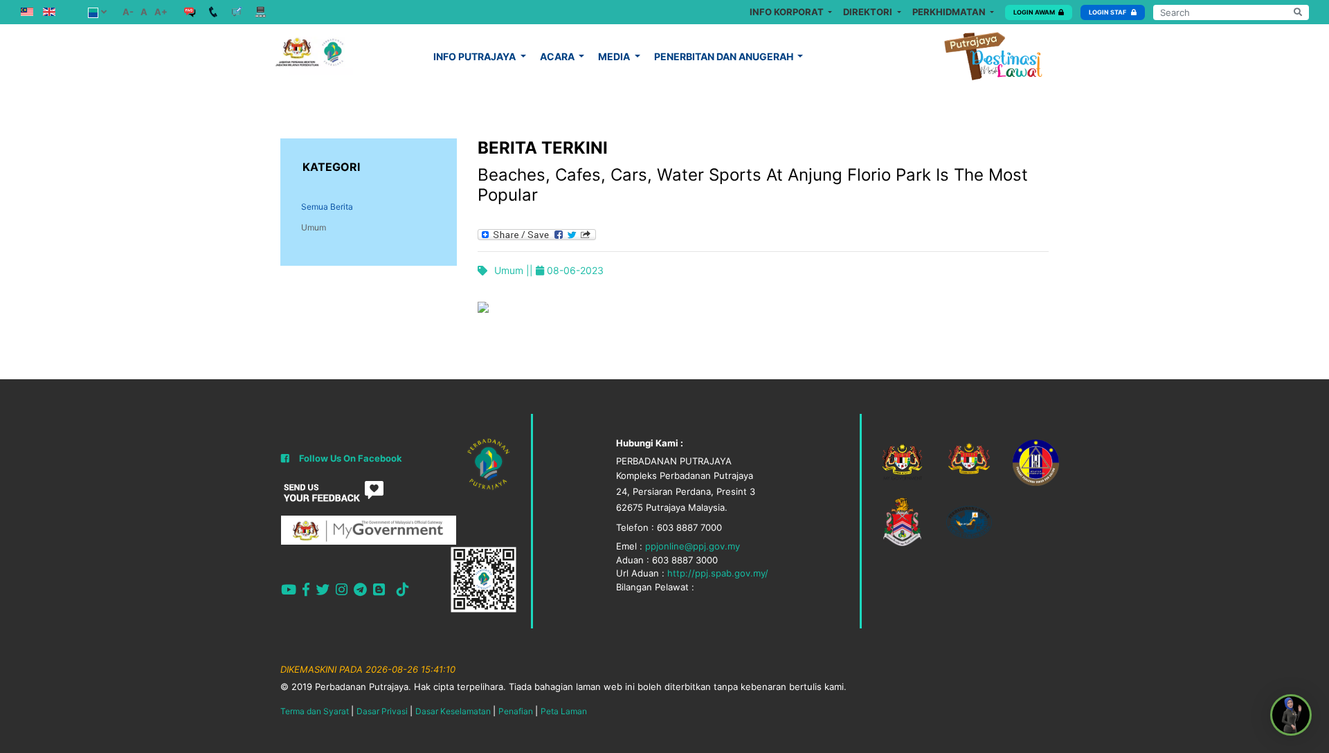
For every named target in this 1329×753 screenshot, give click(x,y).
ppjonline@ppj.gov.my (692, 546)
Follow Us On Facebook (350, 458)
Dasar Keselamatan (453, 711)
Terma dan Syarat (314, 711)
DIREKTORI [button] (868, 11)
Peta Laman (564, 711)
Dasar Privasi (382, 711)
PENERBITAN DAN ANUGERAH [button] (724, 56)
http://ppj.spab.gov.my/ (717, 573)
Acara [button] (558, 56)
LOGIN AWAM (1034, 12)
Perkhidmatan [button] (950, 11)
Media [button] (615, 56)
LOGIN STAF (1108, 12)
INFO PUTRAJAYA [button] (475, 56)
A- (128, 11)
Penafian (515, 711)
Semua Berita (327, 206)
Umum (313, 227)
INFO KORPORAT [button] (788, 11)
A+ (161, 11)
